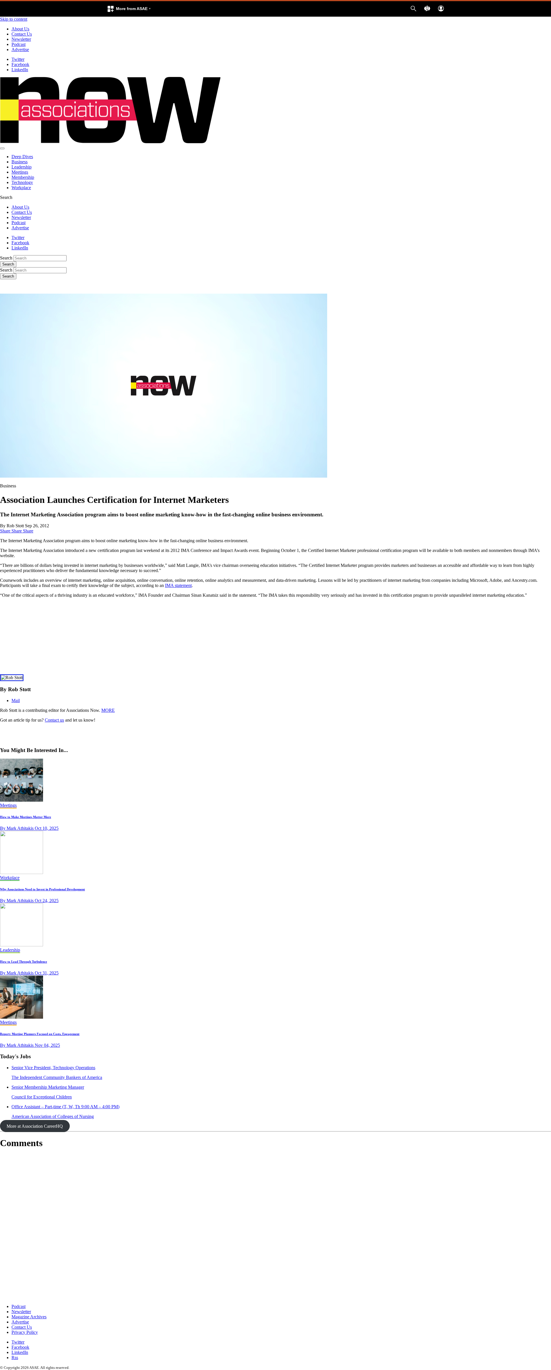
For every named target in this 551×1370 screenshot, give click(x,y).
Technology (22, 182)
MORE (108, 710)
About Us (20, 28)
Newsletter (21, 39)
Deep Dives (22, 156)
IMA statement (178, 585)
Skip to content (13, 19)
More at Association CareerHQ (35, 1126)
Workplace (21, 187)
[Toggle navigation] (2, 148)
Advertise (20, 49)
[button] (128, 9)
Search (6, 257)
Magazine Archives (28, 1316)
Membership (22, 177)
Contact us (54, 720)
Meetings (19, 172)
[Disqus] (275, 1226)
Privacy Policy (24, 1332)
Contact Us (21, 34)
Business (19, 161)
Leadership (21, 166)
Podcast (18, 44)
